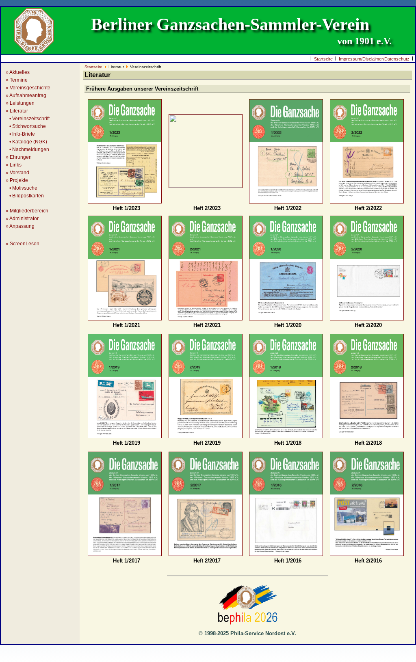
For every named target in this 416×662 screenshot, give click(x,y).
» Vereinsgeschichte (28, 88)
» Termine (17, 80)
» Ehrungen (19, 157)
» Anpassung (20, 226)
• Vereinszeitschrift (28, 118)
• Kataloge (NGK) (26, 142)
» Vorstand (17, 172)
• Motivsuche (21, 188)
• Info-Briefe (20, 134)
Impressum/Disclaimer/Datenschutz (374, 58)
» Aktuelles (18, 72)
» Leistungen (20, 103)
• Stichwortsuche (26, 126)
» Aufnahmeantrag (26, 95)
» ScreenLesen (22, 244)
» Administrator (22, 218)
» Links (14, 165)
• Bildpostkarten (25, 196)
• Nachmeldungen (27, 149)
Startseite (323, 58)
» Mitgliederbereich (27, 211)
